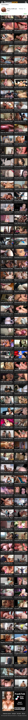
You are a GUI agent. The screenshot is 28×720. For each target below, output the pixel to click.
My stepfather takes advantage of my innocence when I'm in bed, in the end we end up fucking (20, 642)
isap (22, 66)
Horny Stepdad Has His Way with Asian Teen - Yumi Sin (7, 540)
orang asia (22, 689)
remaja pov (3, 190)
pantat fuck (7, 100)
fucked (23, 621)
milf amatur (10, 677)
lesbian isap (10, 632)
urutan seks (6, 202)
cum (2, 292)
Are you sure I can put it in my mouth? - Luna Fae (20, 597)
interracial (21, 111)
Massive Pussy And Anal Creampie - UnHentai (7, 166)
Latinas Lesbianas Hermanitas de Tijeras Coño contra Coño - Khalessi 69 (7, 347)
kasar (12, 111)
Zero (9, 122)
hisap (8, 66)
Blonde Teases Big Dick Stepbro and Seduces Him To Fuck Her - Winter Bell (20, 87)
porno (25, 677)
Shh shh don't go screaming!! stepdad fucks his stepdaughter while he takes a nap (20, 415)
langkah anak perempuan (20, 134)
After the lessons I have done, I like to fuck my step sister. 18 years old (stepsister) (7, 121)
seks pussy (17, 190)
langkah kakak (4, 122)
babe (12, 428)
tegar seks (24, 507)
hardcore (25, 258)
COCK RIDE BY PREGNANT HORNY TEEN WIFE (7, 144)
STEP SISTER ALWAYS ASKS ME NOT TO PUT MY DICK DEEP (7, 291)
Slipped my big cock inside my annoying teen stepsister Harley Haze (20, 517)
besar (26, 394)
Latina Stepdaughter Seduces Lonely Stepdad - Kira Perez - (7, 563)
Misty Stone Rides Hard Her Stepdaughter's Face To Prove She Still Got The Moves (7, 472)
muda (19, 145)
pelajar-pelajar (8, 236)
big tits (20, 236)
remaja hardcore (18, 258)
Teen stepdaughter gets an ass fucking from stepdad (7, 246)
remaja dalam (12, 32)
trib (9, 349)
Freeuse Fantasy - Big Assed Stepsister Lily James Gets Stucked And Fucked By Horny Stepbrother (7, 517)
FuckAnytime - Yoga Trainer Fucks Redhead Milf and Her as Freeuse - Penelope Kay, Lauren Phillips (20, 574)
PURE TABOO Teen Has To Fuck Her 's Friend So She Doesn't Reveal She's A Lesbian (7, 631)
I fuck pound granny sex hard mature (20, 427)
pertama (16, 236)
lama (2, 20)
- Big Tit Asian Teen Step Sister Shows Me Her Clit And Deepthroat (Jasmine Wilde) (7, 268)
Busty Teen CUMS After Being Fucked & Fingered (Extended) (20, 98)
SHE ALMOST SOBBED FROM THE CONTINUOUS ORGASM (20, 551)
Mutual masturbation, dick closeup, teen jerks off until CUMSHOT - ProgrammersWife (20, 280)
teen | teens (6, 621)
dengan (16, 111)
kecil (25, 111)
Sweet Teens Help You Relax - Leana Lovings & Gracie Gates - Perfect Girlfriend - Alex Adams (20, 461)
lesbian (2, 349)
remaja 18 (23, 270)
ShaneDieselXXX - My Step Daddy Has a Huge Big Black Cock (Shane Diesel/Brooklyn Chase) (20, 347)
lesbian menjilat (7, 496)
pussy (24, 20)
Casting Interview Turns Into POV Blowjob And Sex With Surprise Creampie (7, 189)
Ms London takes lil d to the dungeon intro (7, 64)
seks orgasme (13, 66)
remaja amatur (24, 190)
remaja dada (7, 20)
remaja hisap (21, 43)
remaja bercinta (4, 258)
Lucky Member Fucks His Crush (7, 302)
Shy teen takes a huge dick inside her (20, 676)
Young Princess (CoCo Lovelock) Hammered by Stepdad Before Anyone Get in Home (20, 144)
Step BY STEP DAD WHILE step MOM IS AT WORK (20, 132)
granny (16, 428)
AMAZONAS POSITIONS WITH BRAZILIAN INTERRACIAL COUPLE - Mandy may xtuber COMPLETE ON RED (20, 76)
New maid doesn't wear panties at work (20, 291)
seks (11, 77)
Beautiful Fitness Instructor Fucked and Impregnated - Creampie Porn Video (7, 642)
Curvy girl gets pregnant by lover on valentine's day (7, 404)
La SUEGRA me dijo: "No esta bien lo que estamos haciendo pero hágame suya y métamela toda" (7, 585)
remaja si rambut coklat (9, 156)
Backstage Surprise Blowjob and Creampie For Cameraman (20, 257)
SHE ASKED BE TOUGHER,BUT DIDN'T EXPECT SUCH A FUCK (20, 30)
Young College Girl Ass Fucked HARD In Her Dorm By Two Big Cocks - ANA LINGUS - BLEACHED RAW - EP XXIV (7, 506)
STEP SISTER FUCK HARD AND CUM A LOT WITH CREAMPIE (20, 53)
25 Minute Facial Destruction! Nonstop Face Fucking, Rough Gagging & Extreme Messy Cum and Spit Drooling (7, 449)
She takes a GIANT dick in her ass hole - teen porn (7, 427)
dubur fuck (24, 304)
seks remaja (13, 20)
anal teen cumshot (8, 417)
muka (15, 202)
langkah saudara (18, 20)
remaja (16, 43)
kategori (14, 713)
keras (9, 451)
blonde (25, 598)
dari (1, 394)
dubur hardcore (18, 451)
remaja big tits (13, 145)
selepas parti (4, 677)
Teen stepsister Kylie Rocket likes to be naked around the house (7, 438)
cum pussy (22, 247)
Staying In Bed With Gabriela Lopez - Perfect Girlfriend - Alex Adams (7, 551)
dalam (10, 315)
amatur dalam (12, 258)
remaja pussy (17, 66)
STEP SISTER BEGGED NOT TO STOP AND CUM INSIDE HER (20, 155)
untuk (2, 417)
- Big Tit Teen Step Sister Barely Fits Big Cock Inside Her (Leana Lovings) (7, 529)
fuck (2, 213)
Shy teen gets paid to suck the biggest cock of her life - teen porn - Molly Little (20, 529)
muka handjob (4, 485)
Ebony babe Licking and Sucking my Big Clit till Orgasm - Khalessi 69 (7, 495)
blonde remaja (10, 190)
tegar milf (10, 473)
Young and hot (4, 223)
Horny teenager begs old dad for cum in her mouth (20, 381)
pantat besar (17, 519)
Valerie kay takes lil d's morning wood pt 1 (20, 121)
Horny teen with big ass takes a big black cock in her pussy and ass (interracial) (7, 325)
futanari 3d (17, 564)
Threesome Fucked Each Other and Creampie (20, 404)
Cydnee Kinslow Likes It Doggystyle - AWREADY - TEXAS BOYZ (20, 665)
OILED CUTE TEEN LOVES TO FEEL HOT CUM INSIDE (7, 30)
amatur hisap (4, 360)
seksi (23, 292)
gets (23, 394)
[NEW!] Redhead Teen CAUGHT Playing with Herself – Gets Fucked (7, 619)
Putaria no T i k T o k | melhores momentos (20, 585)
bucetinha (16, 247)
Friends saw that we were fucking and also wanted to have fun (7, 155)
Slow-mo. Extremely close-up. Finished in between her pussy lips (7, 132)
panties (16, 292)
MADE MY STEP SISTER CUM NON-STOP (20, 336)
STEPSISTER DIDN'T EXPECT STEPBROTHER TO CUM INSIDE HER (20, 42)
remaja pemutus (7, 213)
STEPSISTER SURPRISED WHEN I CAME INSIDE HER (7, 53)
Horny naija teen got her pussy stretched (20, 64)
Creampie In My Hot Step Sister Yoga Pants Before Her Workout (7, 336)
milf (18, 689)
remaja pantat (20, 122)
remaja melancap (21, 281)
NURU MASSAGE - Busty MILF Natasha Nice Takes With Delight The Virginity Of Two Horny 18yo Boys (7, 483)
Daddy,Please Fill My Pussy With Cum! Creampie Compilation (7, 313)
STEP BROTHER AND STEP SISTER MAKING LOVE (7, 574)
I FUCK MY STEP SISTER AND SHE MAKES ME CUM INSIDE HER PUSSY (20, 313)
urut (2, 202)
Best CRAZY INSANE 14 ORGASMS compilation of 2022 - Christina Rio (7, 393)
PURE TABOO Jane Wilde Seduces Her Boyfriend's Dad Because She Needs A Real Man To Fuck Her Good (20, 223)
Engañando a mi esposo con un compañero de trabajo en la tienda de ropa (7, 653)
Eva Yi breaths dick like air (20, 166)
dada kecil (13, 451)
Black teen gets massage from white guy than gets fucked (7, 370)
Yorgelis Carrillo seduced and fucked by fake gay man (20, 653)
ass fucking (3, 247)
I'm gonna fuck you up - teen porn (7, 597)
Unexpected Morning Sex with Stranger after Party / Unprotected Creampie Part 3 (7, 676)
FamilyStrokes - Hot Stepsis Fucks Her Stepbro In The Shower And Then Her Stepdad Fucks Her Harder (20, 506)
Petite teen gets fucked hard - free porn (20, 619)
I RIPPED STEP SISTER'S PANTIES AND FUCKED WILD (20, 370)
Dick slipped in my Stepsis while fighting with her (20, 110)
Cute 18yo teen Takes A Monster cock (7, 280)
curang (13, 541)
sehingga (3, 598)
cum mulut (22, 383)
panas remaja (4, 224)
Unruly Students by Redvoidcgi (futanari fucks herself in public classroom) (20, 563)
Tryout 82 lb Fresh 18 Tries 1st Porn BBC (20, 540)
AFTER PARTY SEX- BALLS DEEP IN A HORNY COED (7, 608)
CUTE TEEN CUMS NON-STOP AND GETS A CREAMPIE (20, 438)
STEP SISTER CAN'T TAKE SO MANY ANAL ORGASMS (20, 302)
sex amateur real (5, 32)
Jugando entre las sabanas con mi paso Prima (20, 189)
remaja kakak (10, 270)
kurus (22, 88)
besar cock (12, 202)
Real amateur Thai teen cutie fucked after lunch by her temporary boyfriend (7, 359)
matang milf (21, 428)
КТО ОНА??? (17, 608)
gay (19, 655)
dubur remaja (17, 304)
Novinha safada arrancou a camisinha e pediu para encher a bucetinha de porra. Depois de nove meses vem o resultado (20, 246)
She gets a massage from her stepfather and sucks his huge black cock (7, 200)
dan (1, 156)
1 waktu (16, 541)
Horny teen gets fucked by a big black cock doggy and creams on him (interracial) (20, 393)
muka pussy (4, 643)
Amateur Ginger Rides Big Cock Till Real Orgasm (20, 472)
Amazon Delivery (18, 200)
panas (25, 66)
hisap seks (12, 621)
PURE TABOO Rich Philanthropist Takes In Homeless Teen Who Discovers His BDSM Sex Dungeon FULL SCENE (7, 381)
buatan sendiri (7, 338)
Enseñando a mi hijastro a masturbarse (20, 687)
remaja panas (11, 224)
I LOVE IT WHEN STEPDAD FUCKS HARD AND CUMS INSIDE (7, 87)
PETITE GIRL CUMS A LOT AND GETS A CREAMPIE (7, 42)
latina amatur (13, 666)
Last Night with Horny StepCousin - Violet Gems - (20, 212)
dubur (9, 111)
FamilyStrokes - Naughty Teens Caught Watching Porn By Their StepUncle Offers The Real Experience (20, 268)
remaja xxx (8, 598)
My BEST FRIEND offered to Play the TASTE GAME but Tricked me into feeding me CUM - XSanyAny (20, 359)
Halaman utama (7, 713)
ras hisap (23, 168)
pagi (15, 122)
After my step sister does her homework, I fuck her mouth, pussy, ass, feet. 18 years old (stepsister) (20, 19)
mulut (15, 598)
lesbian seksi (4, 632)
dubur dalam (4, 168)
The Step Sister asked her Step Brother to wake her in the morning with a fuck (7, 257)
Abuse (23, 713)
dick (15, 281)
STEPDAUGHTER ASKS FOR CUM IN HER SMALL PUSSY (20, 483)
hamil (10, 406)
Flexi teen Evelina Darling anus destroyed (7, 110)
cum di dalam (4, 179)
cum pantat (17, 100)
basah (2, 100)
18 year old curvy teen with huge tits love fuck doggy (7, 19)
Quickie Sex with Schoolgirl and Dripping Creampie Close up (7, 178)
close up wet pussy (5, 134)
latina (22, 587)
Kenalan (19, 713)
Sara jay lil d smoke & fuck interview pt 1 (7, 212)
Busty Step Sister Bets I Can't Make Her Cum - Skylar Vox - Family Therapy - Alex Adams (20, 631)
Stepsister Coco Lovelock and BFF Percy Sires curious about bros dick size (7, 461)
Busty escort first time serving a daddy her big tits (20, 234)
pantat (23, 666)
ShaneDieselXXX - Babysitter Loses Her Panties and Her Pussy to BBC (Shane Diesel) (20, 178)
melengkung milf (5, 406)
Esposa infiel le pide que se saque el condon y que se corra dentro (7, 687)
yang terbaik (17, 360)
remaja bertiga (6, 462)
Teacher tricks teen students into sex (7, 234)
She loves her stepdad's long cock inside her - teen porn (7, 76)
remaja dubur (4, 111)
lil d (1, 66)
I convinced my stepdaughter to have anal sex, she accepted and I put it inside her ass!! (7, 415)
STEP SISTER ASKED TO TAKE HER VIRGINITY (20, 325)
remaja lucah (7, 77)
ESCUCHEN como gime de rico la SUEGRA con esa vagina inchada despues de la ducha (7, 665)
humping (13, 349)
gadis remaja (17, 530)
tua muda (16, 383)
